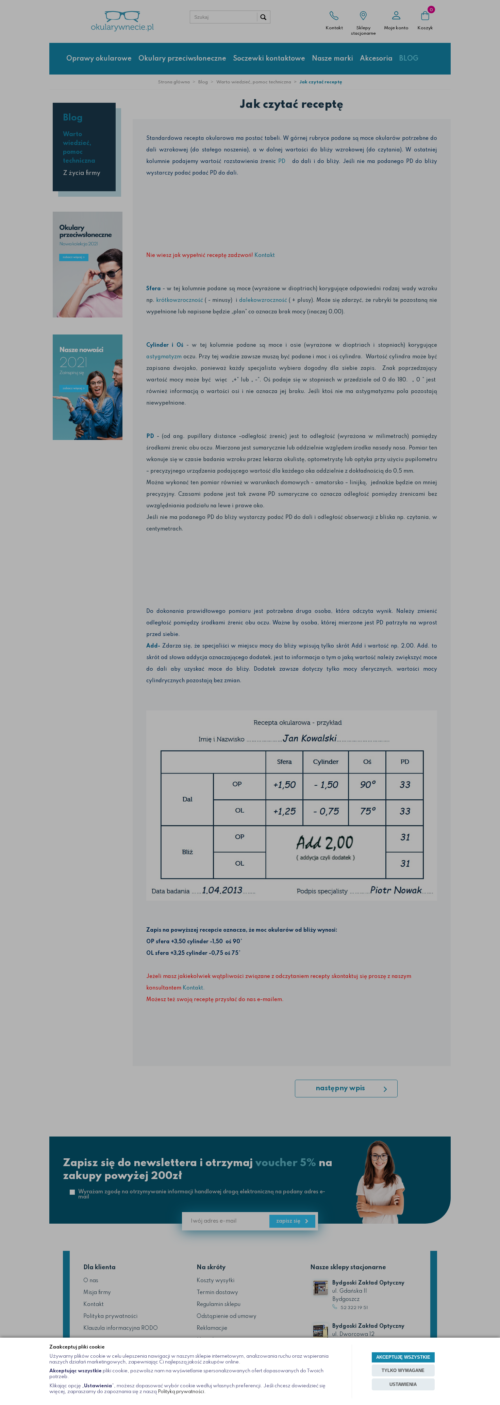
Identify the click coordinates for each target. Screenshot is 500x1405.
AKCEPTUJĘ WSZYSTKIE (403, 1357)
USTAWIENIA (403, 1384)
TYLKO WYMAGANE (403, 1370)
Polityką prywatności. (182, 1391)
